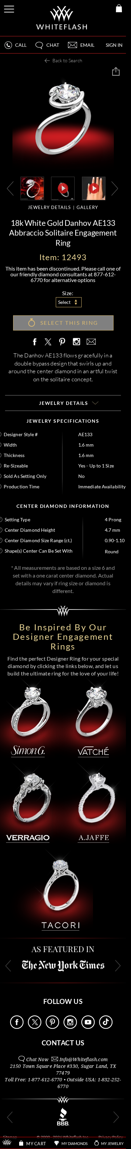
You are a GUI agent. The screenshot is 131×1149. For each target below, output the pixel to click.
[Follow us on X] (34, 1027)
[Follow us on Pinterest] (52, 1027)
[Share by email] (90, 342)
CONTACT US (63, 1043)
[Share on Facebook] (36, 342)
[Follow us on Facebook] (17, 1027)
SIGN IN (114, 45)
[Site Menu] (10, 8)
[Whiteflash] (62, 18)
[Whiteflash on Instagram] (76, 342)
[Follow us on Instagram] (70, 1027)
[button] (46, 48)
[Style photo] (32, 188)
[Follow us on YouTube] (88, 1027)
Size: (68, 293)
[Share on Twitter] (47, 342)
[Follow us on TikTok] (106, 1027)
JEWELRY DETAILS (49, 207)
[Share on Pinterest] (62, 345)
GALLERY (87, 207)
